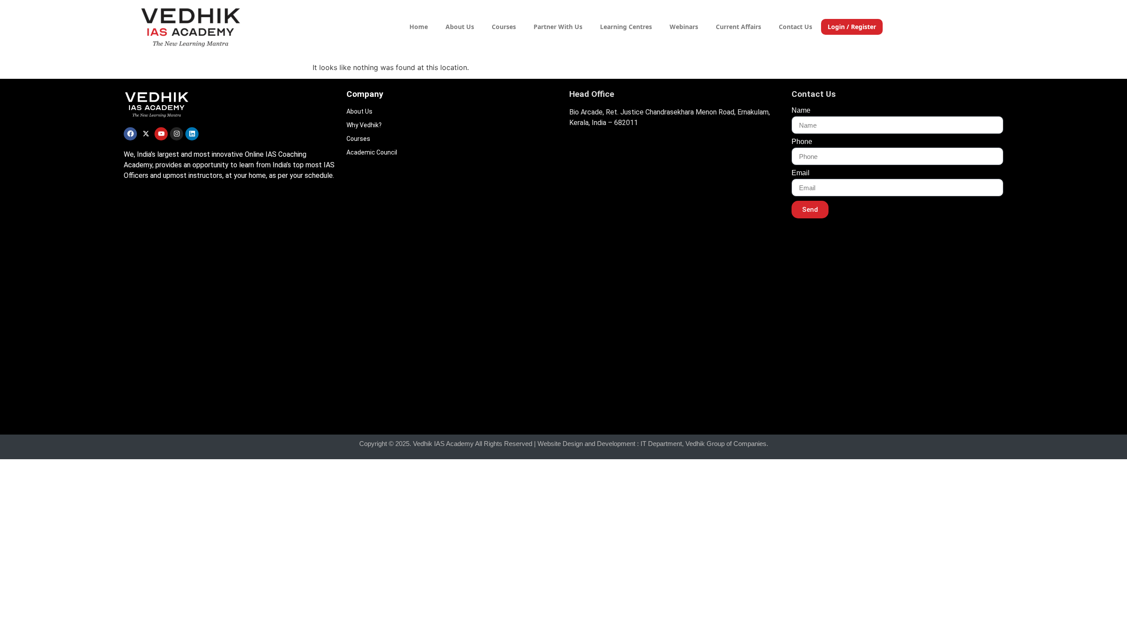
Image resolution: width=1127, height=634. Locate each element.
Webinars (684, 26)
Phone (802, 141)
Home (418, 26)
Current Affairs (738, 26)
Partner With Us (558, 26)
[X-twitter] (145, 133)
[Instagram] (176, 133)
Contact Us (795, 26)
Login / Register (852, 26)
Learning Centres (626, 26)
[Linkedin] (192, 133)
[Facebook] (130, 133)
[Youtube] (161, 133)
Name (801, 110)
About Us (460, 26)
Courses (504, 26)
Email (801, 173)
